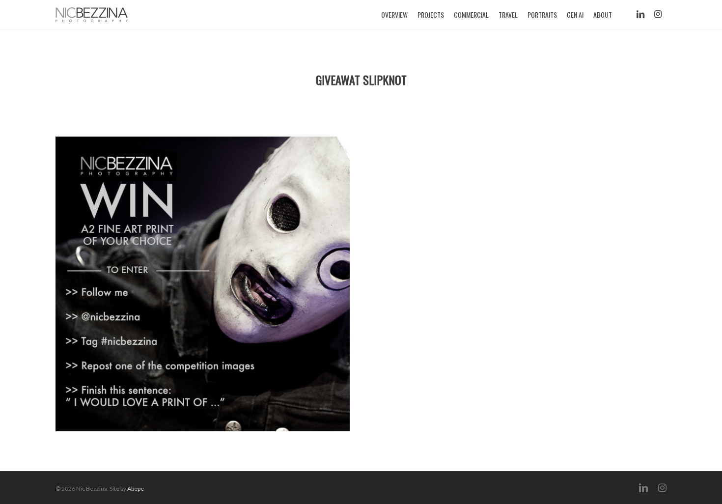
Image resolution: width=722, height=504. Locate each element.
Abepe (135, 488)
